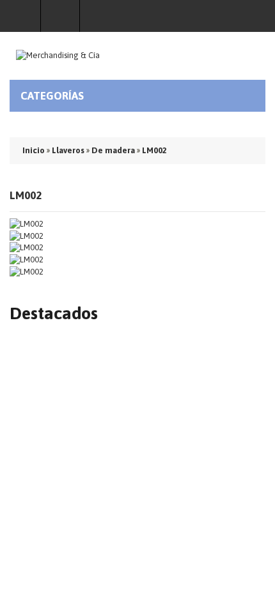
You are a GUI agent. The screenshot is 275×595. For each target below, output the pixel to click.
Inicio (33, 150)
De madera (113, 150)
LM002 (154, 150)
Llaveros (68, 150)
